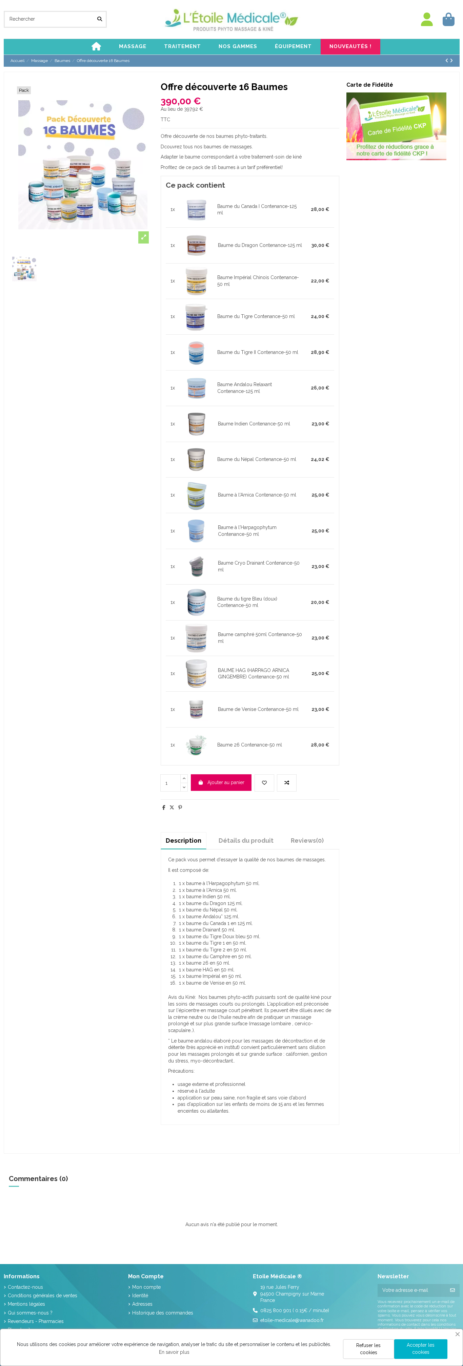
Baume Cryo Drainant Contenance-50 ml (259, 566)
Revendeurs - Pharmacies (36, 1321)
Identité (140, 1295)
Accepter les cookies (421, 1348)
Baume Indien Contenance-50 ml (254, 423)
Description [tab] (183, 840)
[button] (132, 47)
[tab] (307, 840)
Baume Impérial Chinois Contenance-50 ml (258, 281)
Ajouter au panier (225, 782)
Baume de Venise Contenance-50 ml (258, 709)
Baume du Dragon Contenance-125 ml (260, 245)
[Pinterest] (180, 807)
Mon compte (146, 1287)
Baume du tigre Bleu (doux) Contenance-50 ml (247, 602)
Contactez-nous (25, 1287)
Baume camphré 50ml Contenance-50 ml (260, 638)
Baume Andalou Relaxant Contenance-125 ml (244, 388)
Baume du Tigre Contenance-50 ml (256, 316)
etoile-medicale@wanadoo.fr (292, 1320)
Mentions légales (26, 1304)
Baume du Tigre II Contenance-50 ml (257, 352)
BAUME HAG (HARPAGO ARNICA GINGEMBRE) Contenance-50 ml (253, 674)
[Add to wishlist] (264, 783)
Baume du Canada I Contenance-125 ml (257, 210)
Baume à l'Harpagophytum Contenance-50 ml (247, 531)
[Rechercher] (100, 19)
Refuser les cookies (368, 1349)
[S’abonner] (452, 1290)
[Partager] (163, 807)
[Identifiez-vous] (427, 19)
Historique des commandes (162, 1313)
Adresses (142, 1304)
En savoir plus (174, 1352)
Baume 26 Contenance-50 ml (249, 745)
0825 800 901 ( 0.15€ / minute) (294, 1310)
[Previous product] (447, 60)
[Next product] (451, 60)
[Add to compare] (287, 783)
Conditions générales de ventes (42, 1295)
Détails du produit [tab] (246, 840)
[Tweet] (171, 807)
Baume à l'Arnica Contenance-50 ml (257, 495)
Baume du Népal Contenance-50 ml (256, 459)
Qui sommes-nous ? (30, 1313)
